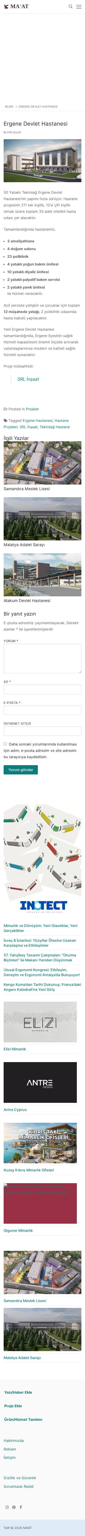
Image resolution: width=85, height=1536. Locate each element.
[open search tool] (71, 7)
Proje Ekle (13, 1406)
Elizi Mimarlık (15, 1049)
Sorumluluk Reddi (19, 1486)
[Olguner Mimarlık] (40, 1204)
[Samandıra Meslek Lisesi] (42, 463)
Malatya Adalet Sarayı (24, 544)
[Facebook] (20, 1507)
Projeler (14, 132)
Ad (7, 681)
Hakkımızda (14, 1440)
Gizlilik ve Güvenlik (20, 1478)
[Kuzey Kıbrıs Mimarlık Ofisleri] (40, 1144)
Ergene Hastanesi (38, 420)
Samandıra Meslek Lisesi (27, 488)
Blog (9, 106)
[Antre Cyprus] (40, 1083)
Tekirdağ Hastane (55, 427)
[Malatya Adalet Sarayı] (42, 518)
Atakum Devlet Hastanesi (27, 600)
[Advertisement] (42, 57)
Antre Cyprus (15, 1109)
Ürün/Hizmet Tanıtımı (23, 1419)
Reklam (10, 1449)
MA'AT (19, 6)
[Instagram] (7, 1507)
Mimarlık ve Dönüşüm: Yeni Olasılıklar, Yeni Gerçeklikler (41, 928)
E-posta (12, 703)
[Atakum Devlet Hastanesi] (42, 575)
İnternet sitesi (17, 723)
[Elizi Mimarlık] (40, 1023)
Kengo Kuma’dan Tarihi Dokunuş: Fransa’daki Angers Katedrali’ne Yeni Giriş (42, 987)
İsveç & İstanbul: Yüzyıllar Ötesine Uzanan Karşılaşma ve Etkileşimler (40, 943)
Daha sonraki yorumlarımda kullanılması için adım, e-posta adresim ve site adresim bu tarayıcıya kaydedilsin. (40, 750)
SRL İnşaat (28, 379)
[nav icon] (78, 6)
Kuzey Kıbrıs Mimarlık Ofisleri (29, 1170)
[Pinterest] (14, 1507)
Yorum (11, 641)
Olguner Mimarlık (18, 1230)
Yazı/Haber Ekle (18, 1392)
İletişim (10, 1457)
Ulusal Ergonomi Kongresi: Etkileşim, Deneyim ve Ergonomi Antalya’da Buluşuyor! (42, 972)
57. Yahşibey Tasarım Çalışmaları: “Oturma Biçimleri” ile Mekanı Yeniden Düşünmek (40, 957)
